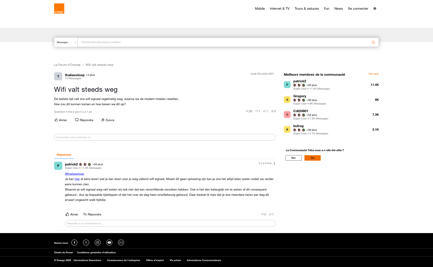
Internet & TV (280, 8)
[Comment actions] (274, 163)
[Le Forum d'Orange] (59, 8)
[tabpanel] (165, 195)
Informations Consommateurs (204, 260)
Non (293, 158)
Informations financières (87, 260)
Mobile (260, 8)
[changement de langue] (375, 8)
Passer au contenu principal (18, 2)
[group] (249, 111)
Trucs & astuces (307, 8)
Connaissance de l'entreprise (123, 260)
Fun (326, 8)
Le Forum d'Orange (67, 64)
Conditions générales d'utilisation (96, 252)
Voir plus (374, 73)
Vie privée (175, 260)
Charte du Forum (63, 252)
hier (77, 179)
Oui (312, 158)
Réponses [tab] (64, 154)
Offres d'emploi (155, 260)
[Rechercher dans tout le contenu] (373, 42)
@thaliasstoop (74, 174)
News (338, 8)
